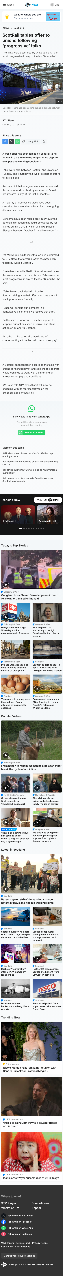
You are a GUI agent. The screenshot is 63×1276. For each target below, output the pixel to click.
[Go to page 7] (36, 528)
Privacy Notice (40, 1243)
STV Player (8, 1203)
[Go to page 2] (24, 528)
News (6, 28)
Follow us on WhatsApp (20, 1228)
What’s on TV (10, 1208)
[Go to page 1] (20, 528)
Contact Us (7, 1246)
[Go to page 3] (26, 528)
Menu (10, 4)
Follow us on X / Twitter (20, 1215)
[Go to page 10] (43, 528)
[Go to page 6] (33, 528)
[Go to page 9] (41, 528)
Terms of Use (23, 1243)
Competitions (40, 1203)
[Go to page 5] (31, 528)
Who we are (7, 1243)
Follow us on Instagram (20, 1234)
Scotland (19, 28)
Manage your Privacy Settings (19, 1255)
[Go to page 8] (38, 528)
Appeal (36, 1208)
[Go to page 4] (29, 528)
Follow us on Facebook (20, 1221)
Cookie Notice (22, 1246)
